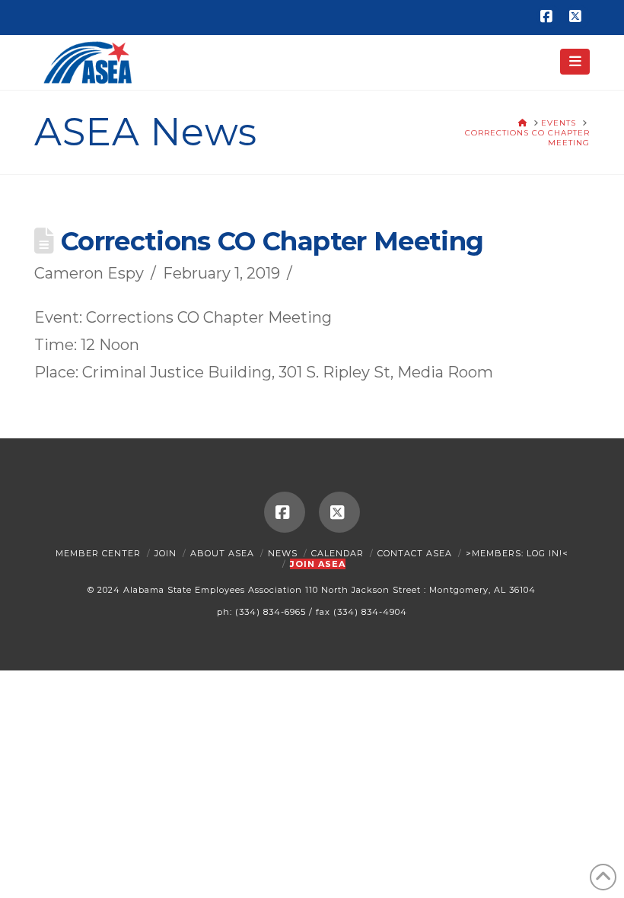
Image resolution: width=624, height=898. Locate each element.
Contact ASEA (414, 553)
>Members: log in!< (517, 553)
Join (165, 553)
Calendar (337, 553)
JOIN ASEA (317, 564)
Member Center (98, 553)
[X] (577, 17)
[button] (575, 62)
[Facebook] (548, 17)
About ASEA (222, 553)
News (283, 553)
